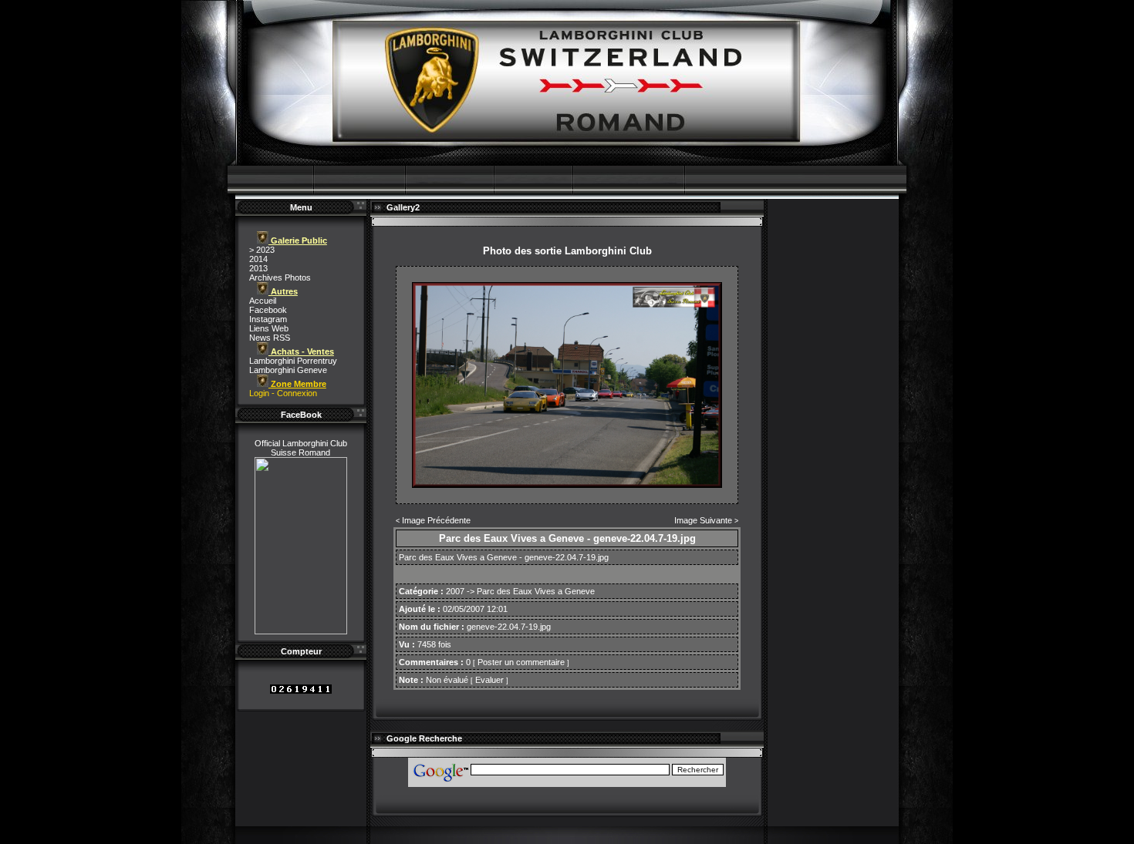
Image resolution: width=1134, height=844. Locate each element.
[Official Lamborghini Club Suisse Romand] (301, 631)
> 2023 (262, 249)
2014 (258, 259)
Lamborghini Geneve (288, 370)
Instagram (268, 319)
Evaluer (489, 679)
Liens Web (269, 328)
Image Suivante (703, 520)
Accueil (262, 300)
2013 (258, 268)
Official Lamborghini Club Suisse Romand (301, 448)
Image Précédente (436, 520)
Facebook (268, 309)
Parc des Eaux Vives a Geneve (536, 591)
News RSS (269, 337)
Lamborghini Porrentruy (293, 360)
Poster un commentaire (521, 662)
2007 (455, 591)
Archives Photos (280, 277)
